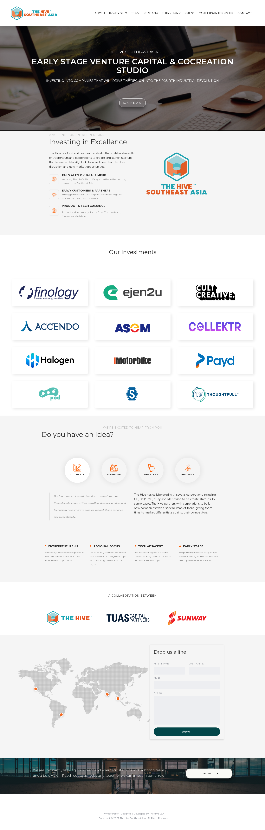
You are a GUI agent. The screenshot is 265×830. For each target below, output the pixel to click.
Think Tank (171, 13)
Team (135, 13)
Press (189, 13)
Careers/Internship (216, 13)
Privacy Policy (111, 813)
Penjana (151, 13)
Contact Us (209, 773)
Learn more (132, 102)
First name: (161, 663)
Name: (158, 692)
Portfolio (118, 13)
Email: (158, 678)
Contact (244, 13)
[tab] (77, 470)
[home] (34, 13)
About (100, 13)
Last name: (196, 663)
